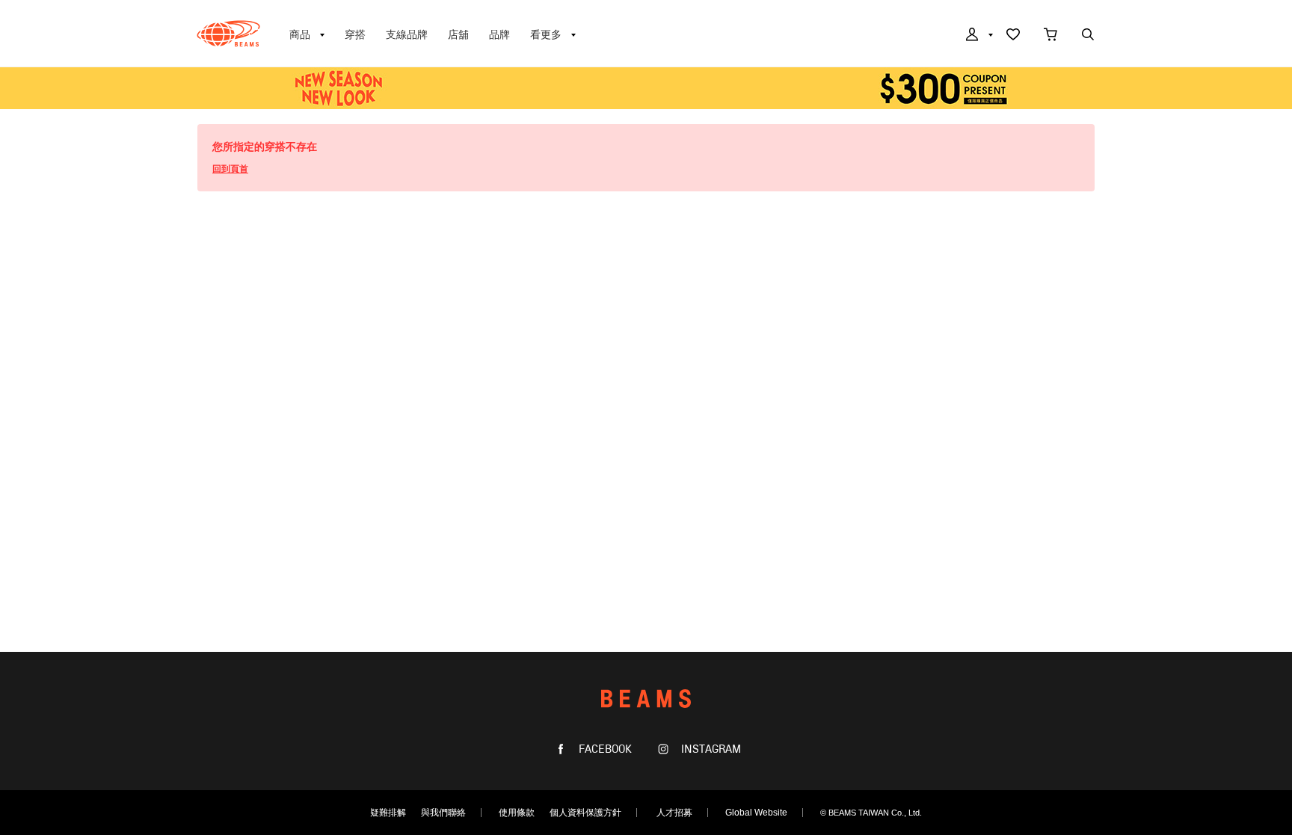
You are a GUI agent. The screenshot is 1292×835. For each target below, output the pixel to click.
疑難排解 (388, 812)
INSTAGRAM (709, 749)
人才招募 (674, 812)
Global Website (756, 812)
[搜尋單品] (1088, 36)
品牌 (499, 34)
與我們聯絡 (443, 812)
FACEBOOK (604, 749)
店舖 (458, 34)
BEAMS (228, 33)
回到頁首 (230, 169)
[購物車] (1050, 36)
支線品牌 (407, 34)
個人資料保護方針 (585, 812)
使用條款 (517, 812)
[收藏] (1013, 36)
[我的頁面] (978, 36)
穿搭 (355, 34)
